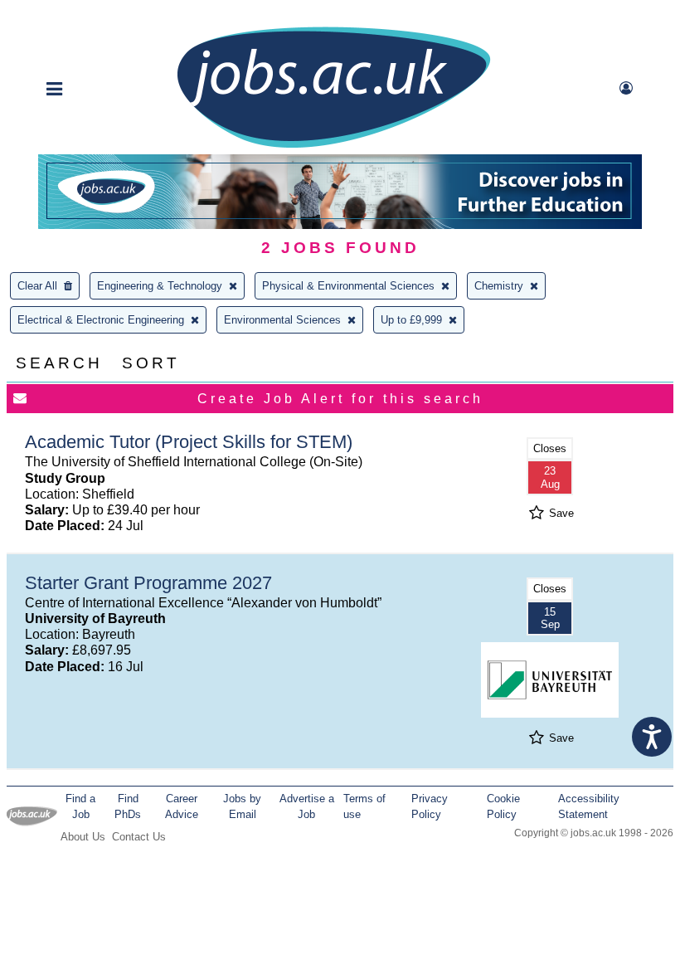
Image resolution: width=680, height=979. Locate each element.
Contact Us (139, 836)
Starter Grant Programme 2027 (148, 582)
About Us (83, 836)
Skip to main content (66, 14)
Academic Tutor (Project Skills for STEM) (188, 441)
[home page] (333, 146)
